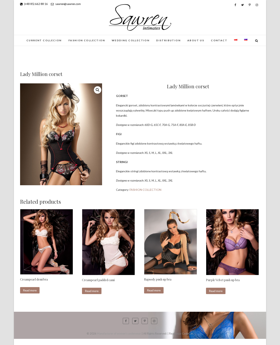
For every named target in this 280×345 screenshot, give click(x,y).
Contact (219, 40)
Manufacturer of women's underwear (119, 333)
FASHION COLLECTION (86, 40)
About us (195, 40)
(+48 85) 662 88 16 (36, 4)
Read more (30, 290)
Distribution (168, 40)
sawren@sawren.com (68, 4)
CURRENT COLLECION (44, 40)
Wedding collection (130, 40)
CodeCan (187, 333)
